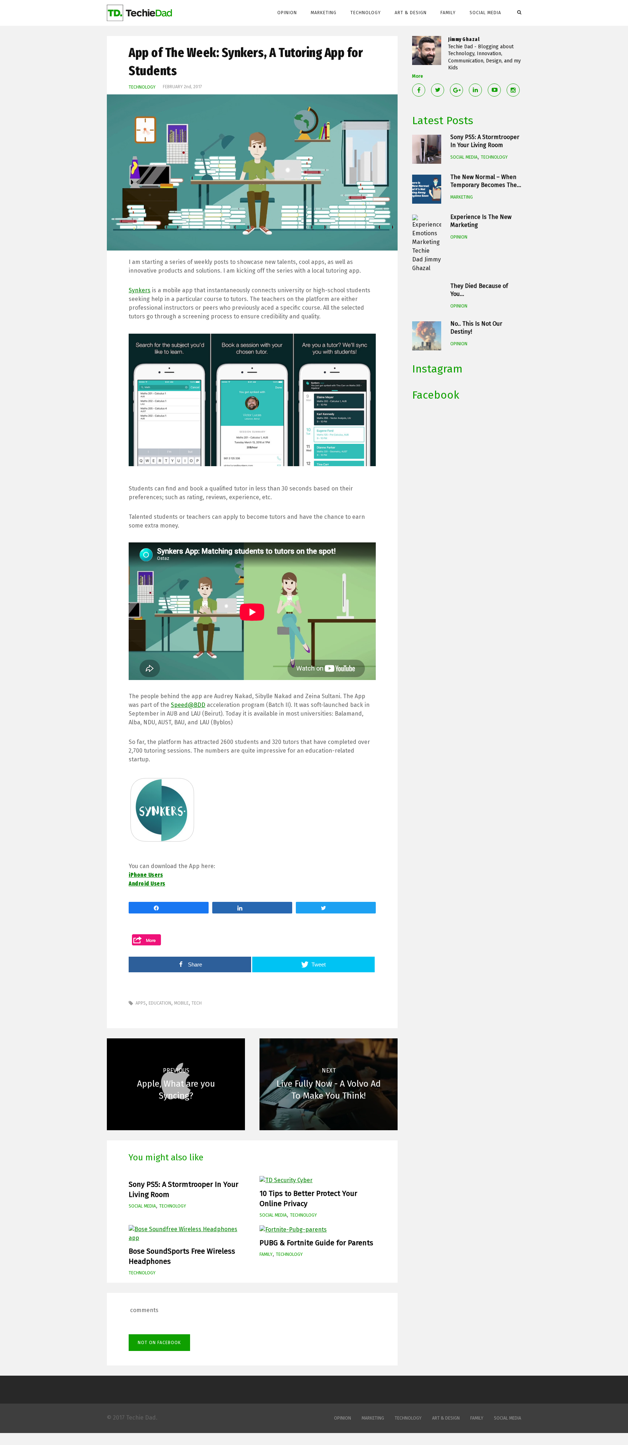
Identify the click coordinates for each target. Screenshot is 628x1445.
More (417, 76)
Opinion (287, 12)
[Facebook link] (418, 90)
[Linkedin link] (475, 90)
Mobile (181, 1003)
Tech (197, 1003)
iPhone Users (146, 874)
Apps (141, 1003)
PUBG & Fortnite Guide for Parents (316, 1242)
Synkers (139, 290)
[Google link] (456, 90)
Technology (365, 12)
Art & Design (411, 12)
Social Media (485, 12)
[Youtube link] (494, 90)
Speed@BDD (188, 704)
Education (160, 1003)
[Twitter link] (437, 90)
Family (448, 12)
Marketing (324, 12)
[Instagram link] (513, 90)
